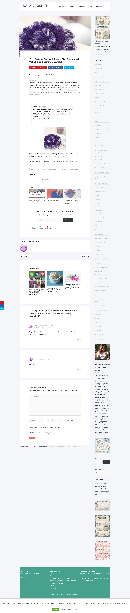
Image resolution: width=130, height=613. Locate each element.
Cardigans (98, 125)
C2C (96, 121)
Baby (96, 73)
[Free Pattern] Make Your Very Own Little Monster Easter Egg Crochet (72, 286)
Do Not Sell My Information (69, 609)
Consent (55, 609)
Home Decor (99, 234)
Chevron (98, 133)
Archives (98, 469)
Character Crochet (101, 129)
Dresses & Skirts (100, 191)
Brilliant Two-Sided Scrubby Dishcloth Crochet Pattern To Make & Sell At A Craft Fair (37, 200)
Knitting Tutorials (101, 267)
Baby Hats (98, 85)
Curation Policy (55, 576)
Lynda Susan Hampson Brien (43, 325)
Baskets (97, 98)
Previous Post (25, 256)
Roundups (98, 295)
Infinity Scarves (100, 242)
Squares (98, 314)
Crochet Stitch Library (102, 172)
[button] (105, 6)
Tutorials (98, 331)
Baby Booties (99, 81)
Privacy (52, 586)
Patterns (98, 282)
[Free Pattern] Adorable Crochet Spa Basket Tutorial (55, 289)
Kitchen (97, 251)
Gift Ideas (98, 226)
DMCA (52, 573)
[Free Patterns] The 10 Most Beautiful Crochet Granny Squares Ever (36, 292)
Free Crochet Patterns (65, 6)
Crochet (98, 142)
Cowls (97, 138)
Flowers (97, 200)
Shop (90, 6)
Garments (98, 222)
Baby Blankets (100, 77)
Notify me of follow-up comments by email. (45, 428)
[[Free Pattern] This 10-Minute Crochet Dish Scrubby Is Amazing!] (55, 193)
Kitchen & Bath (100, 255)
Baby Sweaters (100, 89)
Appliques (98, 69)
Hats (96, 230)
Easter (97, 195)
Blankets (98, 113)
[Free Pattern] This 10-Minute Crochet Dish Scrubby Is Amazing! (55, 200)
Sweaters (98, 318)
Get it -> (100, 55)
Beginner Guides (100, 102)
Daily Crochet (35, 6)
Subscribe (98, 6)
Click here (83, 581)
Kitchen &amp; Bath (102, 259)
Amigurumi (98, 64)
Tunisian (98, 327)
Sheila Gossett (39, 358)
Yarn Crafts (99, 339)
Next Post (85, 256)
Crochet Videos (100, 187)
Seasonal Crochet (101, 306)
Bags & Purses (100, 93)
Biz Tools (81, 6)
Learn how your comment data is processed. (64, 446)
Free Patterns (99, 217)
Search (97, 458)
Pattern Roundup (101, 278)
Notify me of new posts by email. (41, 433)
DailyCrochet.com (101, 373)
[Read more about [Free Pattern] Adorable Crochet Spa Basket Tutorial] (55, 279)
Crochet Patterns (101, 168)
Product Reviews (100, 291)
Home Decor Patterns (102, 238)
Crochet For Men (101, 164)
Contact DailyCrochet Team (60, 578)
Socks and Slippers (101, 310)
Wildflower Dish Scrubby (68, 87)
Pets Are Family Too (102, 287)
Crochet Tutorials (101, 183)
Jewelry (97, 246)
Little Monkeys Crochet (57, 156)
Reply (79, 339)
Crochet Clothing (101, 146)
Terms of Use (54, 588)
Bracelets (98, 117)
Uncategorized (100, 335)
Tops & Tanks (99, 322)
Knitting (97, 263)
